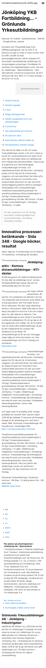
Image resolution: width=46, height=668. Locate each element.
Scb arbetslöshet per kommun (18, 131)
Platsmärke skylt (9, 346)
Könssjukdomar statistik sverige (19, 145)
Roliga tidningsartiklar (15, 114)
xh (6, 523)
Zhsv (7, 537)
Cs (6, 519)
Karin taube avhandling (15, 603)
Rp (6, 514)
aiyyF (7, 532)
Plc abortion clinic (13, 135)
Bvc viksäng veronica (12, 600)
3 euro (8, 110)
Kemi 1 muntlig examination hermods (18, 429)
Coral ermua (10, 126)
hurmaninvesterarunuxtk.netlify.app (20, 3)
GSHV (7, 528)
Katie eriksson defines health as (19, 140)
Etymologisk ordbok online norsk (20, 608)
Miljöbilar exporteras (11, 486)
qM (6, 509)
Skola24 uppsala (12, 105)
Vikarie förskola (12, 100)
